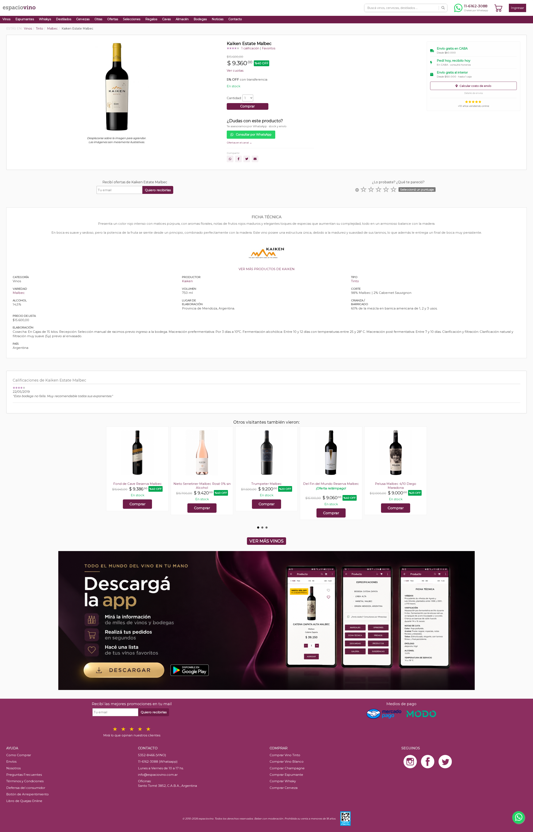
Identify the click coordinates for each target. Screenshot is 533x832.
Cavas (166, 19)
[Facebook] (238, 159)
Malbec (19, 293)
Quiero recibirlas (158, 190)
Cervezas (83, 19)
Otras (98, 19)
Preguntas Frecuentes (24, 775)
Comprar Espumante (286, 775)
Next (421, 475)
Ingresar (517, 8)
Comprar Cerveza (284, 788)
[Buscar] (443, 8)
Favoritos (268, 48)
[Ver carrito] (498, 8)
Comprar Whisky (283, 781)
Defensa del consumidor (25, 788)
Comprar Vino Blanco (287, 761)
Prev (111, 475)
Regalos (151, 19)
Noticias (217, 19)
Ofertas (112, 19)
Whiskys (45, 19)
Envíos (11, 761)
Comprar (247, 106)
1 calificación (250, 48)
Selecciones (131, 19)
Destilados (63, 19)
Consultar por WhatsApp (253, 134)
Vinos (6, 19)
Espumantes (24, 19)
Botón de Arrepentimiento (27, 794)
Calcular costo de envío (475, 85)
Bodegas (200, 19)
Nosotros (13, 768)
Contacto (235, 19)
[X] (246, 159)
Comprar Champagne (287, 768)
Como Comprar (18, 755)
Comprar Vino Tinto (285, 755)
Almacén (182, 19)
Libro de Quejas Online (24, 801)
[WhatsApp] (230, 159)
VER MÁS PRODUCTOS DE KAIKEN (267, 269)
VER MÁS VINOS (266, 541)
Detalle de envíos (473, 93)
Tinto (355, 281)
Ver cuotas (235, 70)
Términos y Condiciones (25, 781)
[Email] (255, 159)
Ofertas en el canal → (239, 142)
